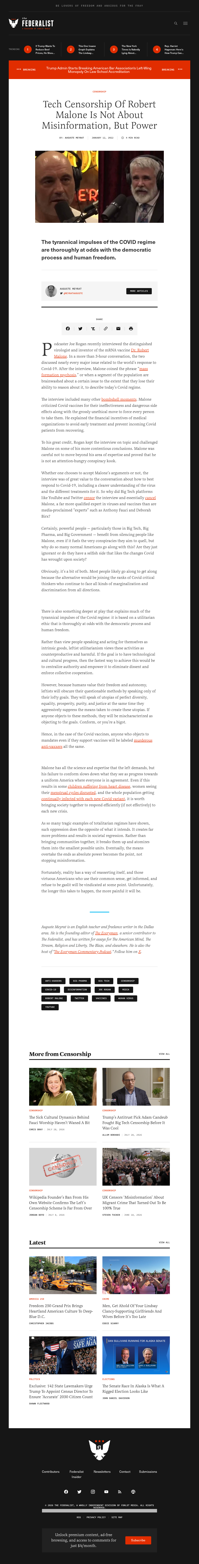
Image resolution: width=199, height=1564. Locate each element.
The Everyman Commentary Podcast (82, 951)
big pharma (80, 981)
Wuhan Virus (125, 998)
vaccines (101, 998)
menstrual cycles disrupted (73, 792)
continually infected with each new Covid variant (83, 798)
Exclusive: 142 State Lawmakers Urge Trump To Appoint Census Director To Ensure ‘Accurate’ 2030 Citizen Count (61, 1391)
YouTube (50, 1007)
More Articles (139, 291)
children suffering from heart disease (99, 786)
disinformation (77, 989)
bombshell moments (118, 399)
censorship (128, 981)
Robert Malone (54, 998)
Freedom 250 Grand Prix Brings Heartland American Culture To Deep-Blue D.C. (61, 1311)
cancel (150, 497)
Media (125, 989)
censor (89, 497)
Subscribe (138, 1540)
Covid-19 (50, 989)
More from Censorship (60, 1054)
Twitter (79, 998)
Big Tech (104, 981)
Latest (37, 1242)
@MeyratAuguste (73, 293)
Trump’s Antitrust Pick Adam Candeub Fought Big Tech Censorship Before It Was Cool (135, 1123)
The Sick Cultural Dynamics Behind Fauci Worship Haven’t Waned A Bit (59, 1120)
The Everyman (106, 933)
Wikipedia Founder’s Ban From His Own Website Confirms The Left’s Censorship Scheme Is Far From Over (60, 1203)
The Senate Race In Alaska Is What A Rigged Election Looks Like (133, 1389)
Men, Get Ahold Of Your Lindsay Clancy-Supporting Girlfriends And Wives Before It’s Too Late (132, 1311)
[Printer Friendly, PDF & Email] (131, 329)
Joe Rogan (105, 989)
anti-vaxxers (53, 981)
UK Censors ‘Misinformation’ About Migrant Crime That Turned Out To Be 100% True (134, 1203)
